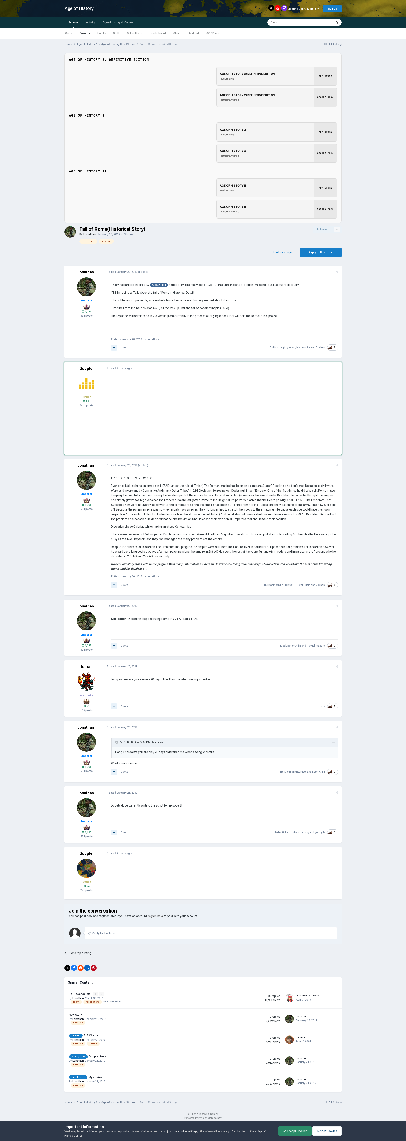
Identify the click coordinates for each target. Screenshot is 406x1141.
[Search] (337, 22)
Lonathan (89, 234)
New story (75, 1014)
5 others (321, 347)
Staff (116, 33)
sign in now (155, 916)
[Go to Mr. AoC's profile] (86, 383)
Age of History (78, 8)
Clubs (68, 33)
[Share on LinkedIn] (87, 968)
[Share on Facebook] (74, 968)
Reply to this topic (321, 252)
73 (87, 706)
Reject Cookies (327, 1131)
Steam (177, 33)
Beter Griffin (303, 585)
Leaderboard (158, 33)
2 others (321, 585)
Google (85, 368)
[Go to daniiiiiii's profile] (289, 1039)
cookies (90, 1131)
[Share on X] (67, 968)
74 (87, 886)
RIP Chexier (91, 1035)
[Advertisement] (188, 408)
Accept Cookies (296, 1131)
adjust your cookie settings (180, 1131)
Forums (85, 33)
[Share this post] (337, 271)
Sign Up (332, 8)
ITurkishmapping (278, 347)
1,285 (87, 311)
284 (87, 401)
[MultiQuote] (114, 348)
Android (194, 33)
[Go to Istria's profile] (86, 681)
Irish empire (303, 347)
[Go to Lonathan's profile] (70, 232)
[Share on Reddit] (81, 968)
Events (101, 33)
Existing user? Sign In (302, 8)
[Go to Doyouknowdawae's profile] (289, 998)
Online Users (134, 33)
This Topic (320, 22)
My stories (95, 1077)
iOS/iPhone (213, 33)
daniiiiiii (300, 1037)
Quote (124, 347)
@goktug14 (159, 284)
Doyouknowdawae (307, 995)
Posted (122, 271)
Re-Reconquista (80, 993)
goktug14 (289, 585)
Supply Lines (97, 1056)
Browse (73, 22)
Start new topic (283, 252)
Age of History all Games (118, 22)
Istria (85, 666)
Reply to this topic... (104, 933)
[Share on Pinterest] (94, 968)
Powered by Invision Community (203, 1117)
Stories (128, 234)
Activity (90, 22)
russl (292, 347)
